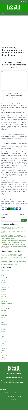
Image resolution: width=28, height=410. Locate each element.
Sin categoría (4, 341)
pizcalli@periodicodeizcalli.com (15, 393)
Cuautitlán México (5, 287)
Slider (2, 343)
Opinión (3, 329)
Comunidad (4, 284)
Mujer (2, 322)
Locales (3, 320)
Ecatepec (3, 296)
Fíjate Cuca (4, 306)
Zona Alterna (4, 359)
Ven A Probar (4, 355)
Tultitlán (3, 350)
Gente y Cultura (5, 308)
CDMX (3, 275)
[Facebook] (21, 1)
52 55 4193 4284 (17, 396)
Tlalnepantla (4, 348)
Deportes (3, 289)
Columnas (3, 282)
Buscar (3, 217)
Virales (3, 357)
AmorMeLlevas (5, 270)
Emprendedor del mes (6, 303)
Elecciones (4, 301)
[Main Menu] (2, 13)
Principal (3, 334)
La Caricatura (4, 315)
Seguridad (3, 338)
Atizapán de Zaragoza (6, 273)
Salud (2, 336)
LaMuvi (3, 317)
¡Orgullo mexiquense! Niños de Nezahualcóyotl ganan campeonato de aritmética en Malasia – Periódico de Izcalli (12, 256)
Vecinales (3, 352)
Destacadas (4, 291)
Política (3, 331)
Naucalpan (4, 327)
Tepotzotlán (4, 345)
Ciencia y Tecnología (6, 277)
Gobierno (3, 310)
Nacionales (4, 324)
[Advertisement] (14, 30)
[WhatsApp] (19, 1)
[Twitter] (26, 1)
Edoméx (3, 299)
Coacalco (3, 280)
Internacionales (5, 313)
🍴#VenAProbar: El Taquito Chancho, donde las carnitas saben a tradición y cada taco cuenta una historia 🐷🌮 (13, 246)
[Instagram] (23, 1)
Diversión (3, 294)
